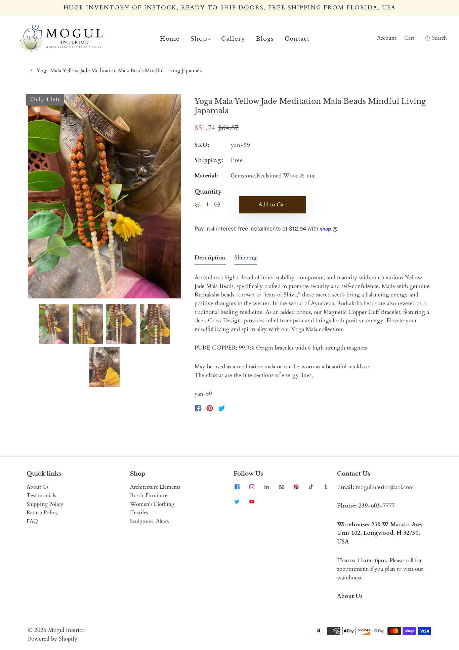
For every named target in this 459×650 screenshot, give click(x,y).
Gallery (233, 38)
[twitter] (237, 501)
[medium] (281, 487)
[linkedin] (266, 487)
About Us (37, 487)
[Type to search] (423, 38)
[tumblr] (325, 487)
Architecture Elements (155, 487)
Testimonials (41, 495)
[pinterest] (296, 487)
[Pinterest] (210, 408)
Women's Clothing (152, 504)
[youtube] (251, 501)
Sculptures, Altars (149, 521)
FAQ (32, 521)
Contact (297, 38)
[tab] (210, 259)
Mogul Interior (66, 630)
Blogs (265, 38)
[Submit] (426, 38)
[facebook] (237, 487)
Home (170, 38)
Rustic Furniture (148, 495)
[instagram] (251, 487)
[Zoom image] (104, 197)
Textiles (139, 512)
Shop (199, 38)
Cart (409, 38)
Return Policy (42, 512)
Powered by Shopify (52, 639)
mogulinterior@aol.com (385, 487)
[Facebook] (198, 408)
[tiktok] (310, 487)
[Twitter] (222, 408)
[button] (43, 197)
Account (386, 38)
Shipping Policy (45, 504)
